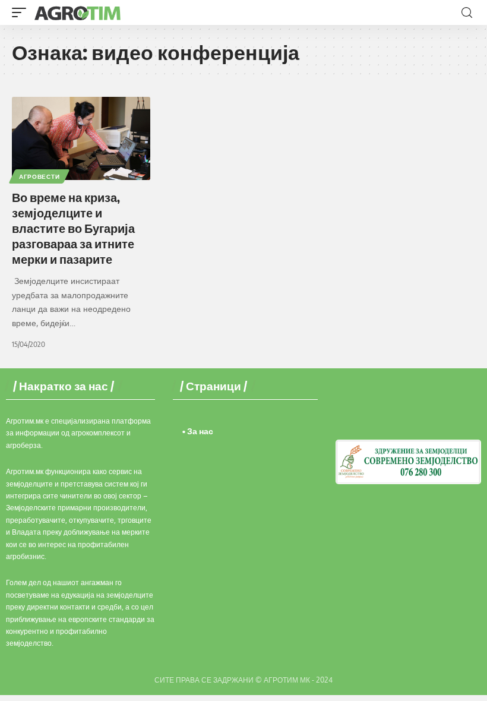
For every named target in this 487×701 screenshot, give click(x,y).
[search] (466, 13)
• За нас (197, 431)
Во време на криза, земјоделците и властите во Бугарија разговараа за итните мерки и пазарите (73, 228)
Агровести (39, 176)
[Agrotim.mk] (78, 12)
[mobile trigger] (22, 12)
